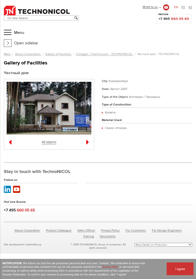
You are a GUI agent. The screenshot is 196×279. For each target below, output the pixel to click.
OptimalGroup (33, 244)
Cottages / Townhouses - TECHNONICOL (104, 54)
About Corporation (28, 54)
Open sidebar (26, 43)
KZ (190, 7)
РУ (183, 7)
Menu (19, 32)
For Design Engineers (167, 230)
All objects (49, 141)
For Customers (136, 230)
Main (7, 54)
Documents (108, 236)
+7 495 (173, 19)
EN (176, 7)
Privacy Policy (110, 230)
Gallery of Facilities (58, 54)
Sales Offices (86, 230)
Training (88, 236)
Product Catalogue (58, 230)
